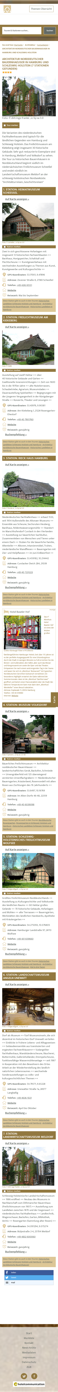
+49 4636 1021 (24, 1098)
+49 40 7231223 (25, 572)
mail (13, 1282)
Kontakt (29, 1343)
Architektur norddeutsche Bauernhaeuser (27, 305)
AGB (29, 1367)
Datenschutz (29, 1362)
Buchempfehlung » (16, 434)
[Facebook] (34, 1376)
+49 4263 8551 (24, 285)
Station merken (14, 246)
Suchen (50, 30)
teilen (13, 1272)
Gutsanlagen (42, 45)
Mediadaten (29, 1353)
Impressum (29, 1358)
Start (29, 1333)
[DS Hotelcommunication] (29, 1384)
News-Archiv (29, 1348)
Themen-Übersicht (41, 9)
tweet (13, 1277)
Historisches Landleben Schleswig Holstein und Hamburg (26, 302)
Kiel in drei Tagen (37, 967)
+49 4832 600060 (26, 1237)
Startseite (18, 45)
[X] (24, 1376)
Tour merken (12, 125)
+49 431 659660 (25, 939)
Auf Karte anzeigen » (17, 199)
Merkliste (29, 1338)
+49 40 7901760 (25, 419)
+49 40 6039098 (25, 805)
